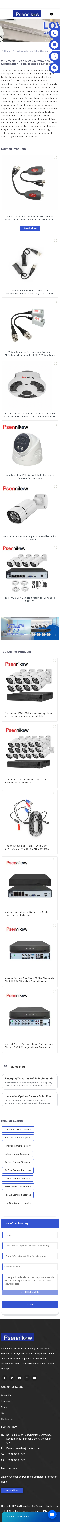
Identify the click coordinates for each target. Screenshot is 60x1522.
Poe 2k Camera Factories (18, 1194)
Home (7, 51)
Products (6, 1401)
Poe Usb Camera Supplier (18, 1203)
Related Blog (17, 1066)
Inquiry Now (12, 1490)
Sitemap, (35, 1511)
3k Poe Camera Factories (18, 1170)
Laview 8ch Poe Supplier (18, 1178)
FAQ (3, 1413)
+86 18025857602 (16, 1454)
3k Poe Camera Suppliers (18, 1162)
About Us (6, 1395)
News (4, 1407)
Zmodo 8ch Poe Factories (18, 1129)
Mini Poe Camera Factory (18, 1145)
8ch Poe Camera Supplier (18, 1137)
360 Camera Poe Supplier (18, 1186)
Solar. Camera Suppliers (17, 1154)
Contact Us (7, 1419)
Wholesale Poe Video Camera (33, 51)
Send (30, 1304)
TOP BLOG (46, 1511)
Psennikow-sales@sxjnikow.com (23, 1448)
